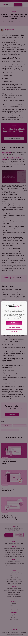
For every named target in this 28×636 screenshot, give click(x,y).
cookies (17, 307)
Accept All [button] (14, 322)
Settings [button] (14, 331)
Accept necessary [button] (14, 327)
